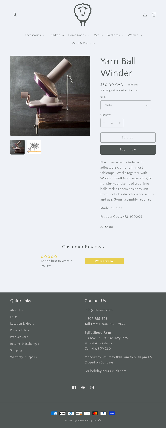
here (123, 371)
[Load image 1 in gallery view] (17, 147)
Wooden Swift (111, 178)
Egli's (76, 420)
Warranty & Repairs (23, 357)
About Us (16, 310)
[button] (14, 14)
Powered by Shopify (90, 420)
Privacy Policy (19, 330)
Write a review (104, 261)
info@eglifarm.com (99, 310)
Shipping (105, 90)
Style (103, 97)
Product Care (19, 337)
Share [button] (109, 227)
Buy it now (128, 149)
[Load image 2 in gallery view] (34, 147)
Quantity (105, 114)
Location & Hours (22, 323)
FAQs (14, 317)
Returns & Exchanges (24, 343)
